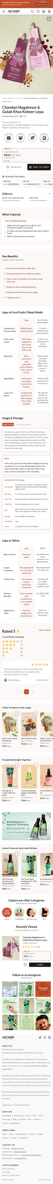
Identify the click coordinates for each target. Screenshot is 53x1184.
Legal (11, 1134)
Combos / (19, 98)
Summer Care (19, 1116)
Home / (5, 98)
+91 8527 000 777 (17, 1148)
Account (32, 1134)
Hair (28, 1116)
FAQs (4, 1134)
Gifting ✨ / (12, 98)
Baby (15, 1119)
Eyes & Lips (6, 1119)
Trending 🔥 (6, 1116)
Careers (5, 1138)
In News (14, 1138)
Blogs (40, 1134)
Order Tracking (20, 1134)
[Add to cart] (17, 713)
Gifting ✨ (37, 1119)
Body (41, 1116)
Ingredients (15, 1123)
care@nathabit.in (20, 1158)
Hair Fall (22, 1119)
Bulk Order (23, 1138)
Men (29, 1119)
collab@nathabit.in (19, 1152)
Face (34, 1116)
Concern (5, 1123)
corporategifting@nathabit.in (30, 1155)
